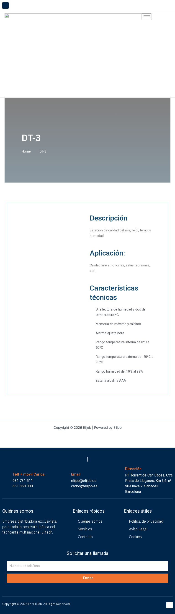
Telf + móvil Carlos (29, 474)
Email (75, 474)
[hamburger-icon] (147, 16)
